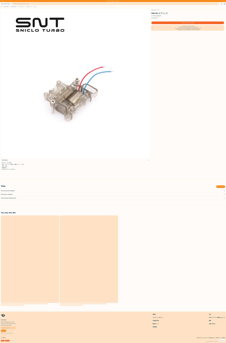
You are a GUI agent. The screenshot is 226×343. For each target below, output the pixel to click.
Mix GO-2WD (13, 6)
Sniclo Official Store (5, 4)
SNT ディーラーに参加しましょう (217, 317)
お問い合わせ (212, 323)
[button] (187, 22)
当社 (210, 314)
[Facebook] (3, 337)
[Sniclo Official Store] (3, 316)
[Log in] (221, 4)
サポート (35, 6)
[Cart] (224, 4)
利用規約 (155, 327)
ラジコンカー (20, 6)
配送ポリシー (156, 323)
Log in (224, 1)
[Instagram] (1, 337)
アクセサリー (28, 6)
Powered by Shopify (209, 341)
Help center (221, 186)
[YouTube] (4, 337)
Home (152, 9)
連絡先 (154, 314)
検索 (210, 320)
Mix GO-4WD (5, 6)
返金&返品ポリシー (212, 337)
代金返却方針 (156, 320)
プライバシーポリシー (158, 317)
